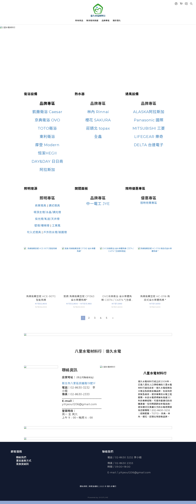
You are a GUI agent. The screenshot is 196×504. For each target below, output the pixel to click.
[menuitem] (83, 318)
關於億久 (117, 20)
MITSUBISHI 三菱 (149, 128)
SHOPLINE (103, 497)
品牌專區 (106, 20)
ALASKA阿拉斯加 (148, 111)
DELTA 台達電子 (148, 145)
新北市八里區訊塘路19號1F (79, 383)
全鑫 (98, 136)
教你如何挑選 (92, 20)
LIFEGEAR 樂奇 (148, 136)
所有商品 (79, 20)
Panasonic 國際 (148, 120)
